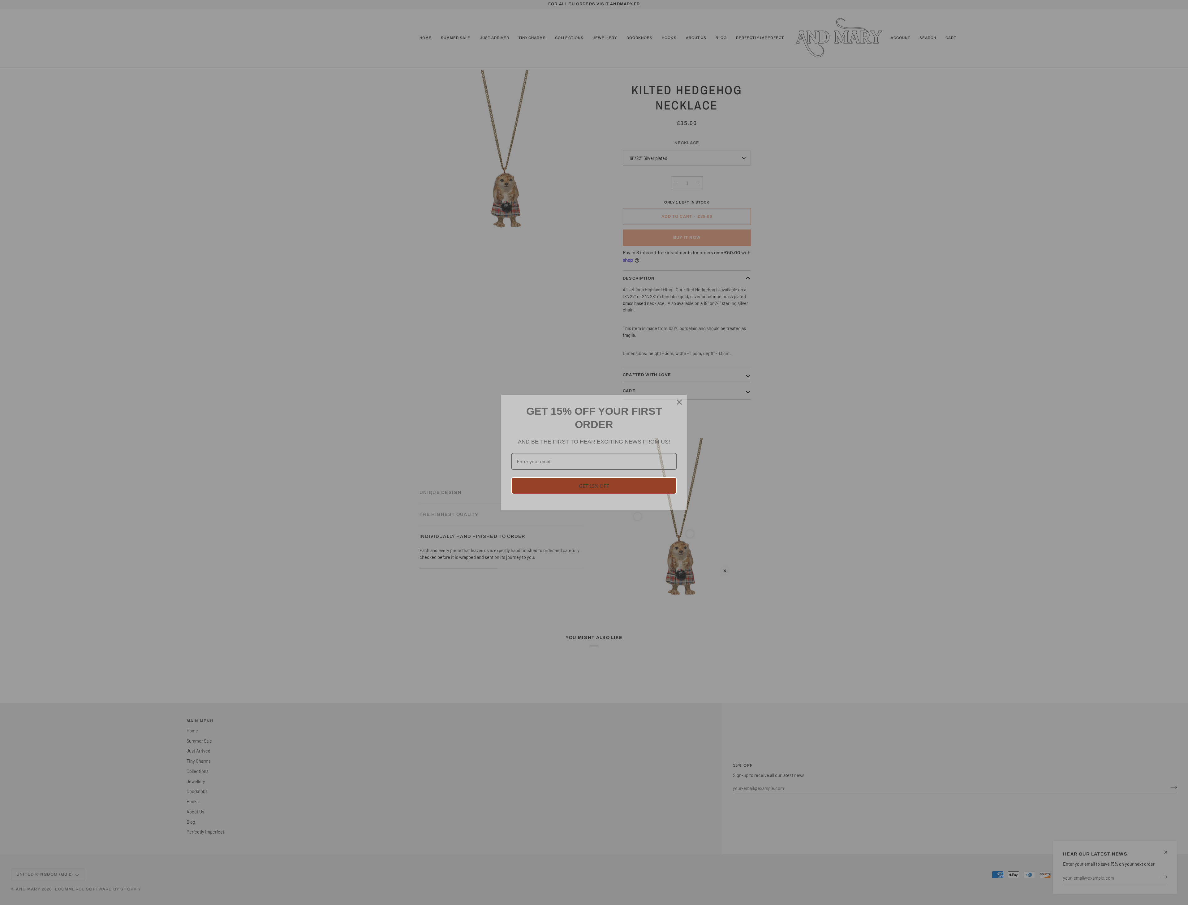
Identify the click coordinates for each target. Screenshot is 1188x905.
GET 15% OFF (594, 486)
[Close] (679, 402)
